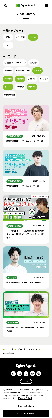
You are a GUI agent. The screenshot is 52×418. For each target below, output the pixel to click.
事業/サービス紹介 (23, 71)
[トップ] (4, 349)
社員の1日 (37, 71)
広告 (8, 37)
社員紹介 (33, 63)
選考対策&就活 (9, 95)
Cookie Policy (25, 398)
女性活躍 (20, 79)
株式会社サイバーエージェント (26, 5)
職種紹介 (8, 71)
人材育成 (31, 79)
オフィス (8, 87)
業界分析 (31, 87)
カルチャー (44, 79)
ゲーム (33, 37)
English (26, 381)
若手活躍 (8, 79)
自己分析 (20, 87)
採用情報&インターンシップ (15, 63)
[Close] (47, 390)
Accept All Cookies (26, 413)
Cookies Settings (26, 406)
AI (8, 45)
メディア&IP (21, 37)
